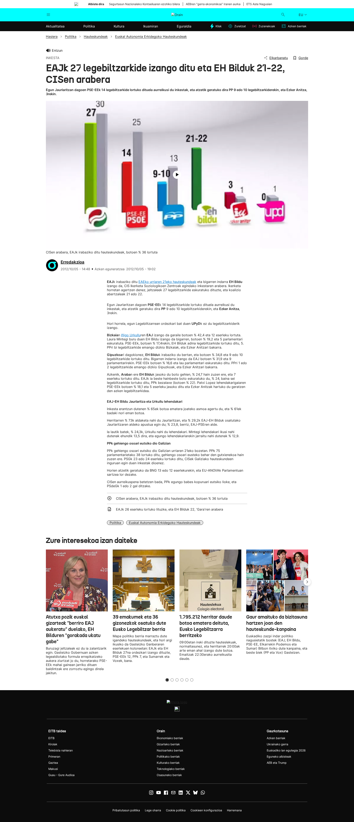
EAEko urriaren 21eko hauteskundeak (167, 282)
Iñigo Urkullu (131, 335)
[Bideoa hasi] (177, 175)
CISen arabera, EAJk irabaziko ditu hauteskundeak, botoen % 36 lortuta (172, 498)
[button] (307, 582)
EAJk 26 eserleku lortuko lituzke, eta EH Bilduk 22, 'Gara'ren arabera (169, 509)
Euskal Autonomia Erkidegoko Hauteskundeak (165, 523)
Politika (115, 523)
